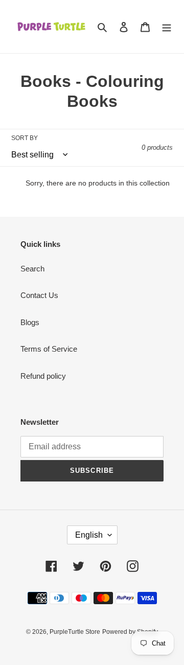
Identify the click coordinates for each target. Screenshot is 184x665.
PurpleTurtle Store (75, 631)
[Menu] (166, 27)
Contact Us (39, 295)
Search (32, 268)
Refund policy (43, 376)
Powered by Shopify (130, 631)
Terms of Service (48, 349)
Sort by (24, 138)
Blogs (29, 322)
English (89, 535)
